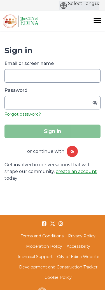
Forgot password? (22, 114)
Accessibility (78, 246)
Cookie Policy (58, 277)
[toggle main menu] (97, 20)
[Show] (94, 102)
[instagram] (61, 224)
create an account (76, 171)
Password (15, 90)
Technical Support (35, 256)
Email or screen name (29, 63)
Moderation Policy (44, 246)
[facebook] (44, 224)
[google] (72, 151)
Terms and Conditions (42, 235)
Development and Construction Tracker (58, 267)
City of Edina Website (78, 256)
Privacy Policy (81, 235)
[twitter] (53, 224)
